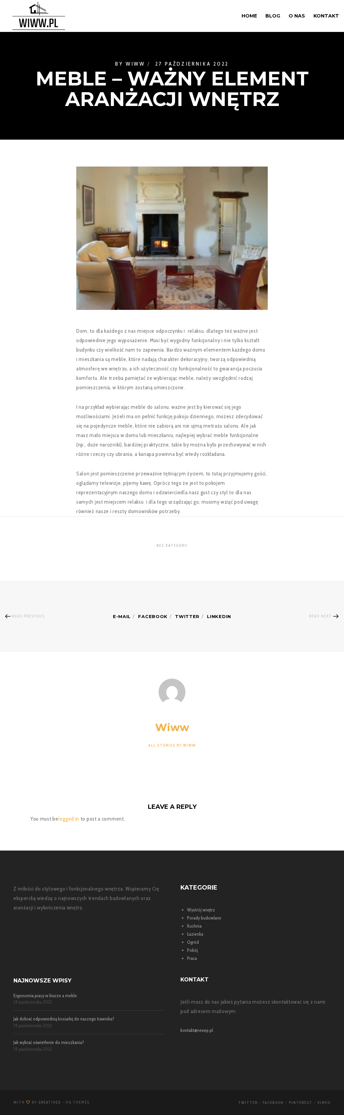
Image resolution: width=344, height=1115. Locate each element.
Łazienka (195, 934)
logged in (68, 819)
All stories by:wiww (172, 745)
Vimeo (324, 1102)
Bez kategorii (172, 545)
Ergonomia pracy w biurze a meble (45, 996)
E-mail (122, 616)
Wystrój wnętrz (201, 910)
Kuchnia (194, 926)
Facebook (153, 616)
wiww (135, 63)
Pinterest (300, 1102)
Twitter (187, 616)
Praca (192, 958)
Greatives (49, 1102)
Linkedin (219, 616)
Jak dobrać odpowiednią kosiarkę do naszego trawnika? (63, 1019)
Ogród (193, 942)
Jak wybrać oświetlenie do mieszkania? (48, 1042)
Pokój (192, 950)
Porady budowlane (204, 918)
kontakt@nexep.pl (196, 1030)
